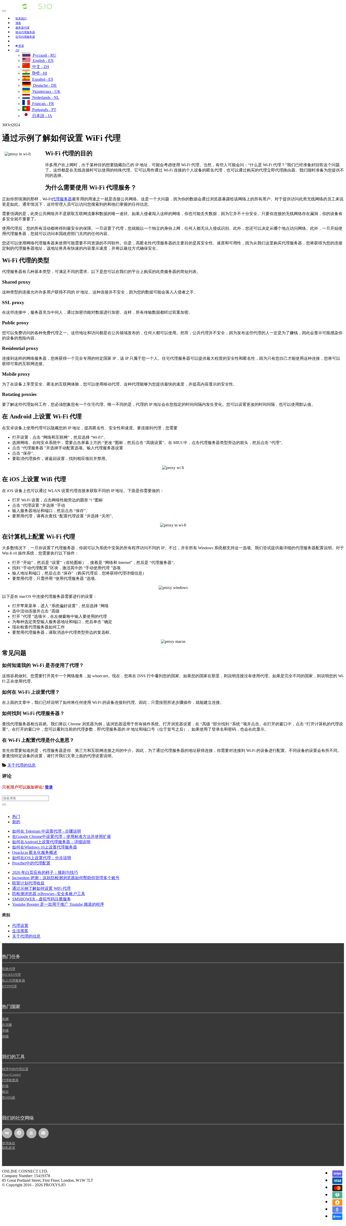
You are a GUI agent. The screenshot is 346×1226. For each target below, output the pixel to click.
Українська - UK (46, 91)
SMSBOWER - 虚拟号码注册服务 (41, 899)
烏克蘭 (7, 1025)
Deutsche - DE (44, 85)
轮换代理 (8, 969)
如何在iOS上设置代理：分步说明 (41, 858)
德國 (5, 1036)
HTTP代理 (9, 986)
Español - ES (42, 79)
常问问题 (8, 1098)
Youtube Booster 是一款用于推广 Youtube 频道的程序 (58, 904)
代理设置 (20, 925)
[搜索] (4, 804)
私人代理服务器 (13, 980)
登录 (49, 787)
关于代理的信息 (21, 765)
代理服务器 (62, 199)
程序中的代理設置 (15, 1069)
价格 (5, 1086)
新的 (16, 822)
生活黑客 (20, 931)
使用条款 (8, 1143)
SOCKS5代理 (11, 975)
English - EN (43, 60)
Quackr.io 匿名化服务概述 (34, 852)
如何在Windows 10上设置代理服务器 (44, 847)
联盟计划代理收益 (28, 883)
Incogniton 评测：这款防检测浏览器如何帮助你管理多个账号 (66, 878)
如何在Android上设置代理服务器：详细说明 (51, 842)
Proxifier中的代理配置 (31, 863)
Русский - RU (44, 55)
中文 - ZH (40, 67)
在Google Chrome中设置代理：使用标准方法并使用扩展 (61, 836)
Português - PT (43, 110)
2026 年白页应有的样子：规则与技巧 (45, 872)
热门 (16, 816)
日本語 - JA (41, 116)
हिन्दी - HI (39, 73)
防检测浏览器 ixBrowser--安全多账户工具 (48, 894)
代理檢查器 (10, 1080)
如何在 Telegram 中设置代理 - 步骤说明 (46, 831)
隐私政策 (8, 1148)
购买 (5, 1092)
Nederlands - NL (45, 97)
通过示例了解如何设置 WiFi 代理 (41, 888)
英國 (5, 1030)
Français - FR (42, 103)
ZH (17, 50)
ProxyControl (11, 1074)
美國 (5, 1019)
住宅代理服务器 (25, 36)
